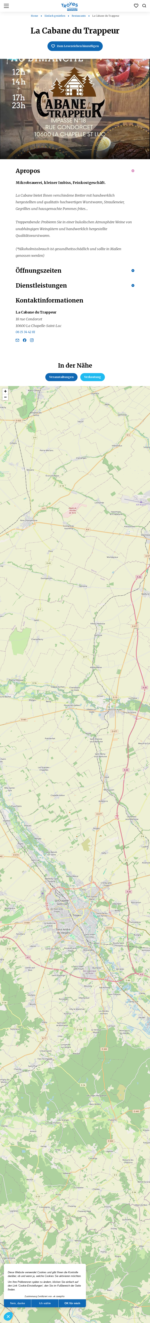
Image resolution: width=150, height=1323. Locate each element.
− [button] (5, 397)
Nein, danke (17, 1303)
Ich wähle (45, 1303)
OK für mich (72, 1303)
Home (34, 15)
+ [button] (5, 391)
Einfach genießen (55, 15)
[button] (8, 1316)
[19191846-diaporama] (75, 109)
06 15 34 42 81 (25, 332)
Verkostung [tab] (92, 377)
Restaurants (79, 15)
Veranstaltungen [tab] (61, 377)
